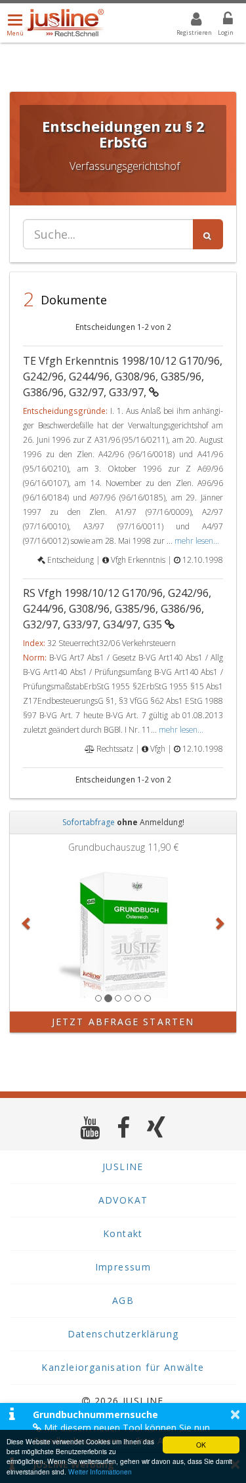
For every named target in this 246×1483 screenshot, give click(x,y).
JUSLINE (123, 1166)
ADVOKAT (123, 1200)
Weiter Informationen (100, 1471)
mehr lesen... (196, 540)
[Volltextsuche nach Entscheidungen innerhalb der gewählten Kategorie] (208, 234)
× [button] (235, 1414)
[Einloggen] (220, 21)
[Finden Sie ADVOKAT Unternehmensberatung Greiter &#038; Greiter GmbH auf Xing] (156, 1127)
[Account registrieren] (187, 21)
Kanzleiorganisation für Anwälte (122, 1367)
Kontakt (123, 1233)
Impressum (123, 1267)
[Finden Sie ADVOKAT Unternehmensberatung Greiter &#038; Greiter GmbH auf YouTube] (90, 1127)
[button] (27, 922)
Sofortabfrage (88, 822)
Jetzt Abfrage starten (123, 1021)
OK (201, 1445)
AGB (123, 1300)
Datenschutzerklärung (123, 1334)
